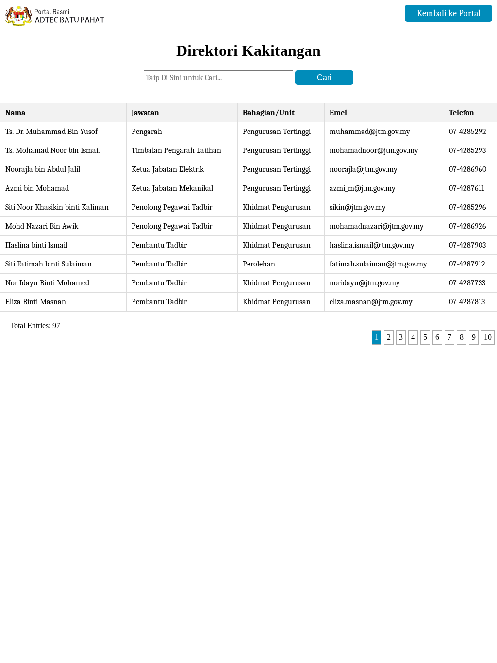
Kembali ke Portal (448, 13)
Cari (324, 77)
